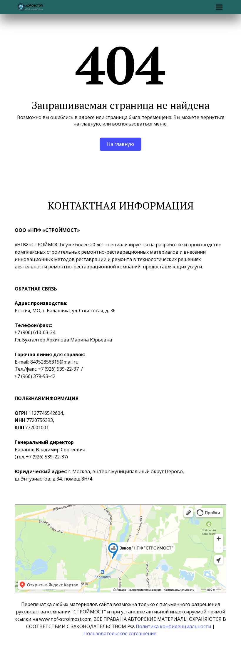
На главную (120, 144)
